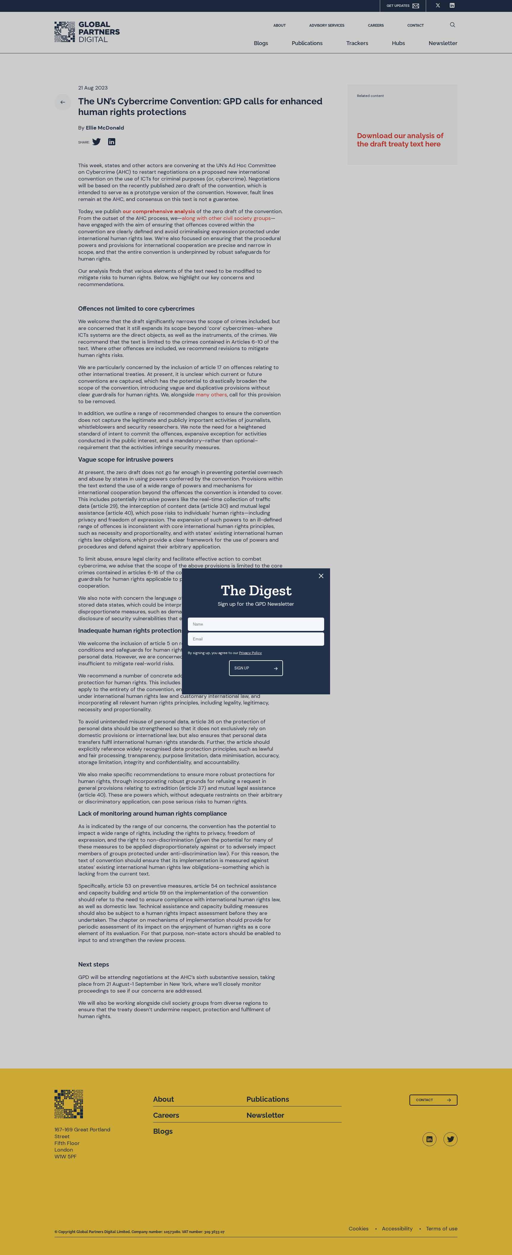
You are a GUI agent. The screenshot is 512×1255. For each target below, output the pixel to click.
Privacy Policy (250, 652)
